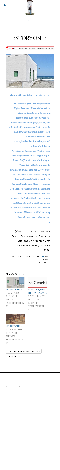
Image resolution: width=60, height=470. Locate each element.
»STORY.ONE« (14, 289)
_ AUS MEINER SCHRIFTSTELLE (24, 351)
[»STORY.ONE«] (15, 282)
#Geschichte (14, 356)
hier (42, 256)
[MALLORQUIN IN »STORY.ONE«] (37, 282)
